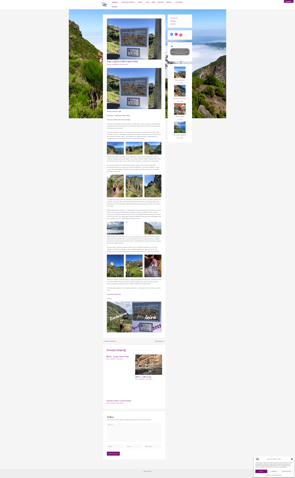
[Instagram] (176, 34)
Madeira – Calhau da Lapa (143, 377)
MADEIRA (115, 2)
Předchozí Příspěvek (109, 341)
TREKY (140, 2)
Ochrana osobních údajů (276, 475)
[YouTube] (180, 35)
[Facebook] (171, 34)
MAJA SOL (161, 2)
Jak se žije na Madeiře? (180, 135)
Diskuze (109, 64)
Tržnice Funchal (179, 116)
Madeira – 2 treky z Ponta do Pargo (117, 356)
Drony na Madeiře (180, 80)
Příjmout (261, 471)
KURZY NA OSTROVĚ (128, 2)
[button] (292, 459)
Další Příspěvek (160, 341)
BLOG (147, 2)
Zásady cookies (269, 475)
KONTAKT (114, 7)
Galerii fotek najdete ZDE (114, 294)
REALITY (168, 2)
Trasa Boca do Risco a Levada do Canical (118, 401)
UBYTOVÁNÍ (178, 2)
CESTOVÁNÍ (173, 18)
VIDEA (153, 2)
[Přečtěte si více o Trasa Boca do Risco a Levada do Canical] (119, 391)
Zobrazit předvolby (286, 471)
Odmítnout (274, 471)
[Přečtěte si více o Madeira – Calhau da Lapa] (148, 364)
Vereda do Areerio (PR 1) (180, 98)
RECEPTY (173, 24)
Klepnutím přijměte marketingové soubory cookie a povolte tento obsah (134, 317)
